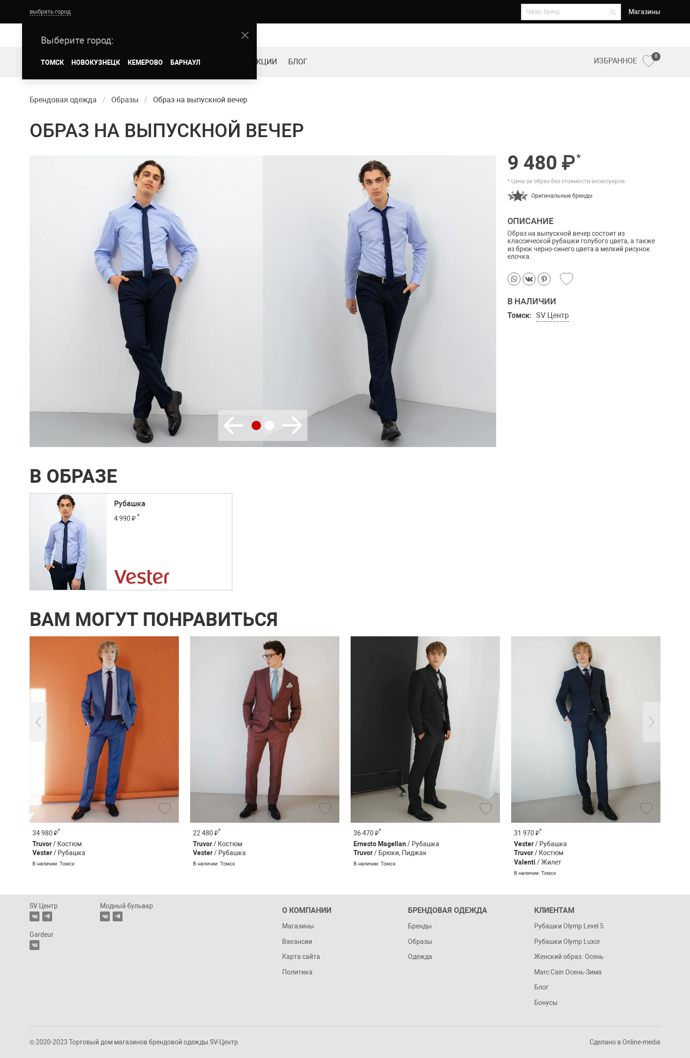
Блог (297, 61)
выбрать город (50, 11)
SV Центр (552, 315)
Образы (420, 941)
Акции (264, 61)
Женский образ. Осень (569, 956)
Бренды (420, 926)
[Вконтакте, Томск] (34, 916)
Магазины (644, 11)
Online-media (641, 1042)
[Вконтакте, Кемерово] (34, 945)
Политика (297, 972)
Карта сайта (301, 956)
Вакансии (297, 941)
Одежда (420, 956)
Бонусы (546, 1002)
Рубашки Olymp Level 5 (569, 926)
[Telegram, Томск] (47, 916)
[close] (245, 35)
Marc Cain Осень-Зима (568, 972)
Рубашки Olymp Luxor (567, 941)
